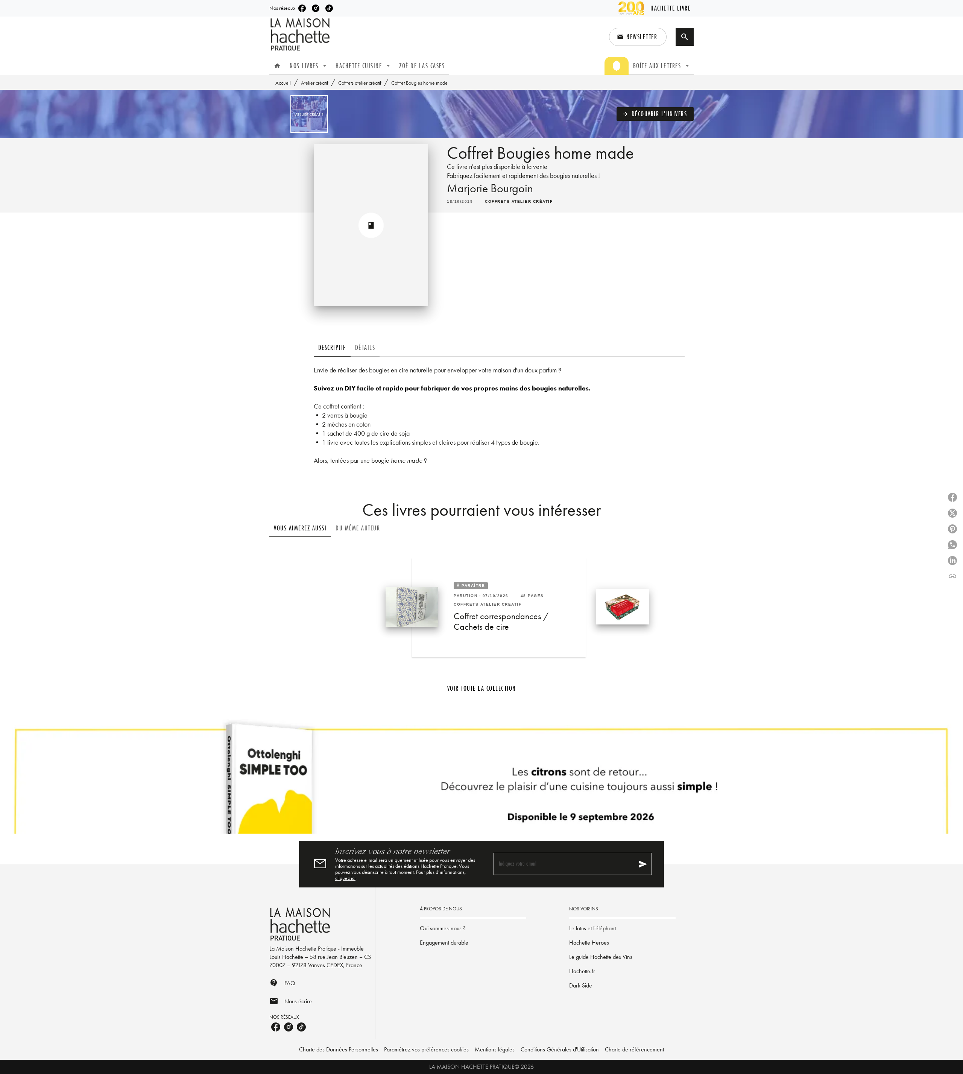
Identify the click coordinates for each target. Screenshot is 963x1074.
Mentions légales (495, 1049)
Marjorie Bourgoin (490, 188)
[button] (638, 37)
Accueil (283, 82)
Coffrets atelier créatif (359, 82)
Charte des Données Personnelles (338, 1049)
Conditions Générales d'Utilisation (560, 1049)
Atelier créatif (314, 82)
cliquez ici (345, 878)
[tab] (277, 66)
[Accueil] (301, 34)
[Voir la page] (481, 776)
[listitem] (302, 8)
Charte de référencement (634, 1049)
